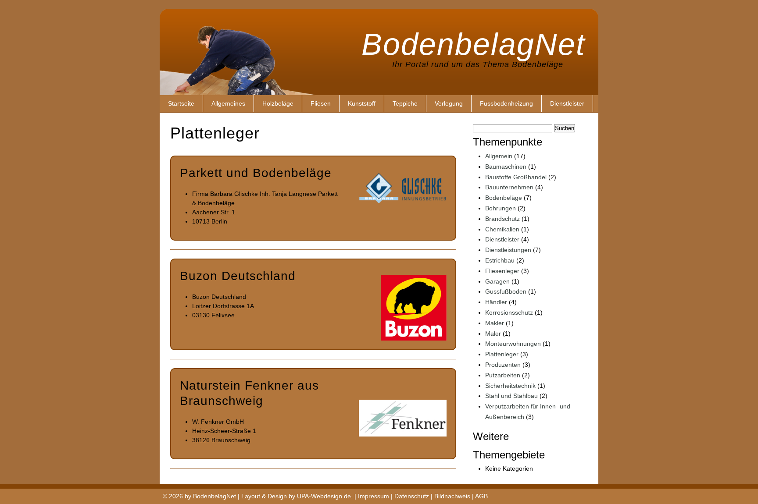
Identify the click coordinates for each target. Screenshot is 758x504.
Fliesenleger (502, 270)
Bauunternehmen (509, 187)
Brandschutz (502, 218)
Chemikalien (502, 229)
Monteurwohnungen (513, 343)
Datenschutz (411, 496)
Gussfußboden (505, 291)
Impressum (373, 496)
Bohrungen (500, 208)
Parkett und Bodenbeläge (256, 173)
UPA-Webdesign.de (324, 496)
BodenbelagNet (473, 41)
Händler (496, 301)
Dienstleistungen (508, 249)
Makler (494, 323)
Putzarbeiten (502, 375)
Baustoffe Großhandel (516, 177)
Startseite (181, 103)
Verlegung (449, 103)
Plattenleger (501, 354)
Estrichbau (500, 260)
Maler (493, 333)
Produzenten (503, 364)
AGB (481, 496)
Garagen (497, 281)
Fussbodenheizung (506, 103)
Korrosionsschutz (509, 312)
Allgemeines (228, 103)
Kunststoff (361, 103)
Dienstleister (567, 103)
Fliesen (321, 103)
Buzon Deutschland (238, 276)
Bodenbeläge (503, 197)
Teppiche (405, 103)
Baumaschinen (505, 166)
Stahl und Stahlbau (511, 395)
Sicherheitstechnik (510, 385)
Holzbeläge (277, 103)
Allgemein (498, 156)
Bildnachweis (452, 496)
